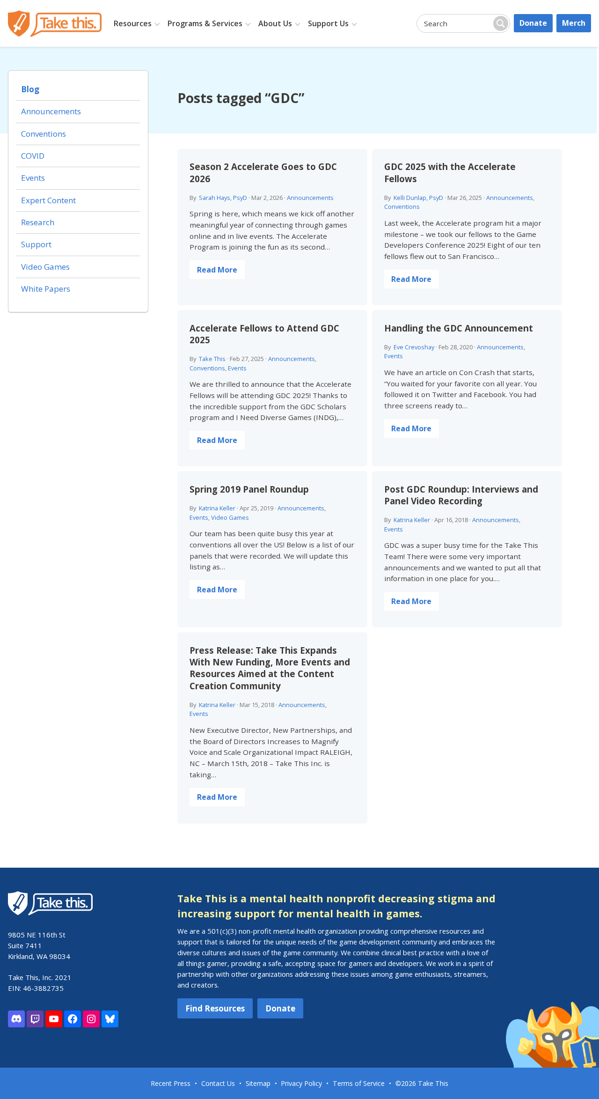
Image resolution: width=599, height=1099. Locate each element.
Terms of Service (359, 1083)
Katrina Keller (217, 508)
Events (237, 368)
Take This (212, 358)
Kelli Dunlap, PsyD (418, 197)
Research (37, 222)
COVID (32, 155)
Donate (533, 23)
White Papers (45, 288)
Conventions (402, 206)
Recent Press (170, 1083)
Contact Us (218, 1083)
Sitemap (258, 1083)
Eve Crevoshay (414, 347)
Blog (30, 89)
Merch (573, 23)
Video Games (230, 517)
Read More (217, 270)
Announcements (310, 197)
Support (36, 244)
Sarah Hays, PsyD (223, 197)
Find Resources (215, 1008)
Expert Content (48, 200)
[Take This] (55, 24)
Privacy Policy (301, 1083)
